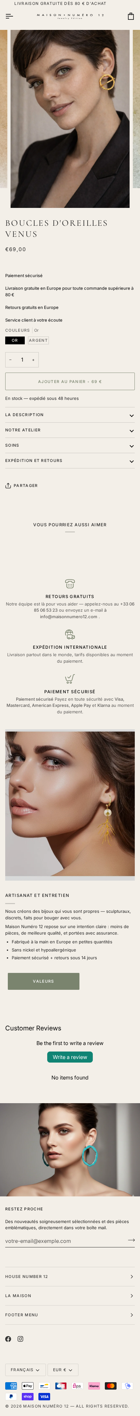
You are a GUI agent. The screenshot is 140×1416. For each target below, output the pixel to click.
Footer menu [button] (21, 1314)
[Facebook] (8, 1339)
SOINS (12, 445)
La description (24, 414)
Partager (26, 485)
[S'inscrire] (129, 1240)
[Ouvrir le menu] (15, 16)
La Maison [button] (18, 1295)
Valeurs (43, 981)
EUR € (60, 1369)
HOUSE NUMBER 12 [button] (26, 1276)
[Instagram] (20, 1339)
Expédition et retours (34, 460)
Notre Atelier (23, 429)
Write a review (70, 1057)
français (22, 1369)
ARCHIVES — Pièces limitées (70, 3)
